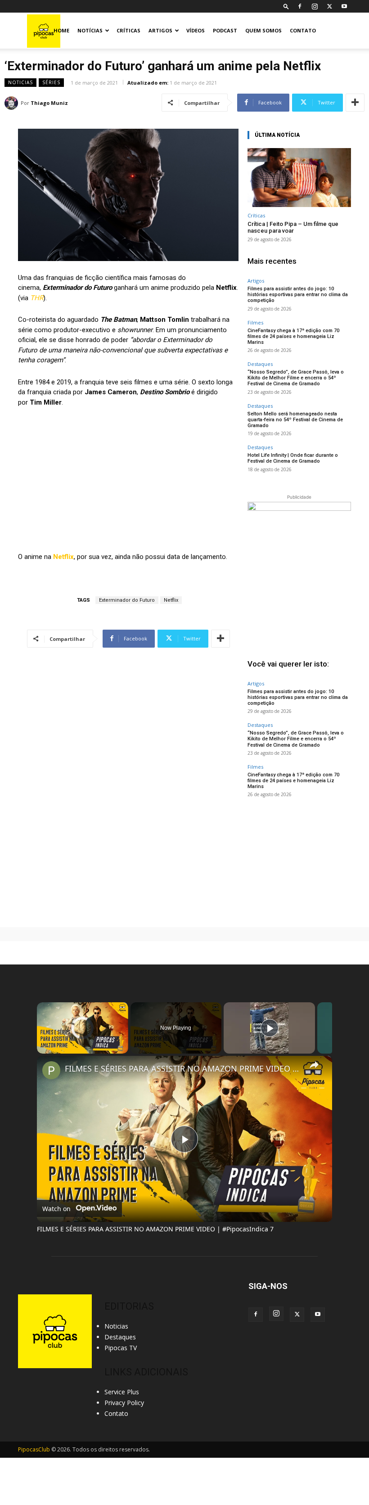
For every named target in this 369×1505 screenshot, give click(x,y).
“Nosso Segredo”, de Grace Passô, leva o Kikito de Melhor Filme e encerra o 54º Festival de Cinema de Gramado (296, 378)
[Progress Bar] (82, 1042)
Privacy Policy (124, 1402)
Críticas (128, 30)
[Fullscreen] (122, 1048)
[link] (51, 1070)
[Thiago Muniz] (12, 103)
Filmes (255, 322)
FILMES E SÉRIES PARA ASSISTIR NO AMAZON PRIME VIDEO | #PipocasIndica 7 (183, 1068)
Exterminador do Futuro (127, 600)
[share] (314, 1065)
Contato (303, 30)
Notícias (90, 30)
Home (61, 30)
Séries (51, 82)
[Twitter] (329, 6)
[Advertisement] (299, 862)
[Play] (42, 1048)
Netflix (63, 557)
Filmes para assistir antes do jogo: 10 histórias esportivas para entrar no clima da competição (298, 294)
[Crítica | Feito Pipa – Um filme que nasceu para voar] (299, 177)
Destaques (260, 363)
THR (36, 298)
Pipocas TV (120, 1347)
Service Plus (121, 1392)
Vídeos (195, 30)
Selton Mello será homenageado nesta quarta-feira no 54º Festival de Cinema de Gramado (295, 419)
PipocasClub (34, 1449)
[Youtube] (344, 6)
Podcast (225, 30)
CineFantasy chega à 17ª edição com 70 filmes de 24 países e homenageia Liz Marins (293, 336)
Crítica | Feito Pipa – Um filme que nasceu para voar (293, 227)
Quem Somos (263, 30)
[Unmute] (53, 1048)
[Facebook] (299, 6)
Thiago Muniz (49, 102)
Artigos (160, 30)
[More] (355, 103)
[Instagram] (314, 6)
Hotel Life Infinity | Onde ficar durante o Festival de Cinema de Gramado (293, 458)
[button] (286, 6)
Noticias (20, 82)
